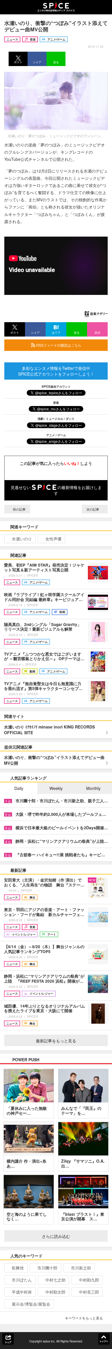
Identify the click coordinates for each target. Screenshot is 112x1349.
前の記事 (19, 509)
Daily (18, 788)
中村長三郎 (89, 1292)
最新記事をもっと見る (56, 1040)
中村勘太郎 (55, 1292)
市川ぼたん (22, 1280)
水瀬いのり (22, 539)
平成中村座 (22, 1292)
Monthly (93, 788)
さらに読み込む (56, 1236)
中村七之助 (55, 1280)
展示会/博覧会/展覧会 (31, 1304)
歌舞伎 (18, 1268)
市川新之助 (81, 1268)
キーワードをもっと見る (84, 1317)
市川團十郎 (47, 1268)
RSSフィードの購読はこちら (58, 345)
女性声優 (53, 539)
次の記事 (93, 509)
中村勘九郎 (89, 1280)
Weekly (56, 788)
